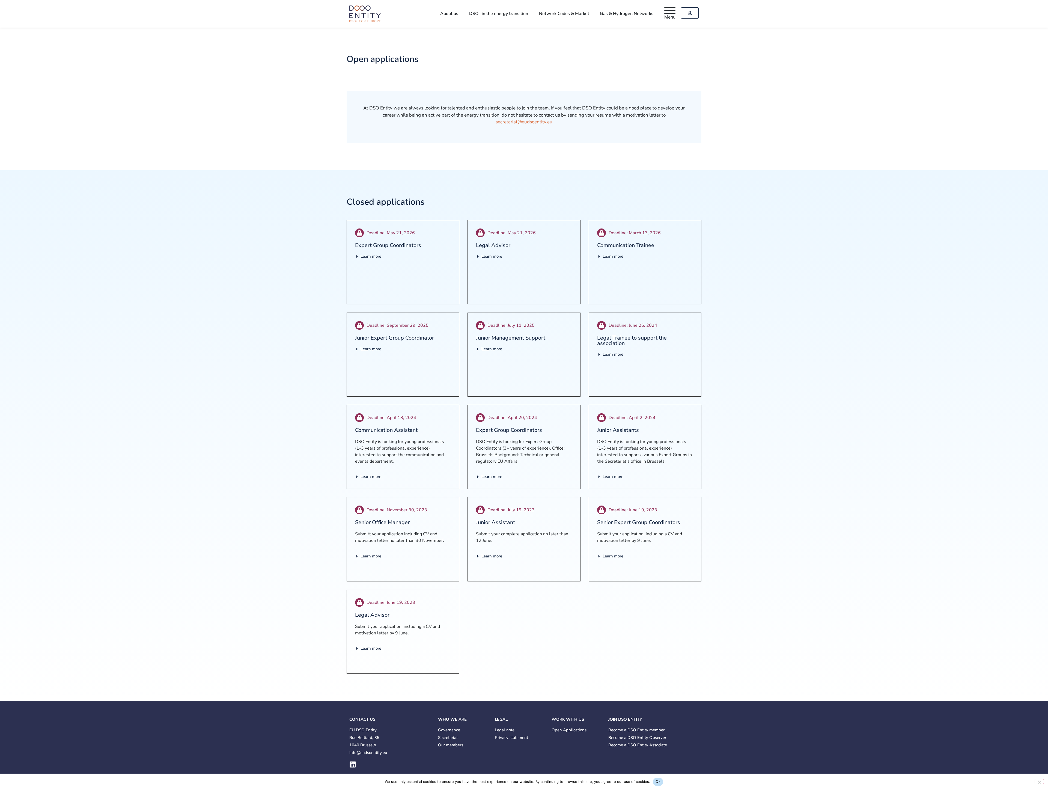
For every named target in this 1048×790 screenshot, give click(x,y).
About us (462, 14)
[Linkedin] (352, 764)
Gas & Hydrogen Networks (628, 14)
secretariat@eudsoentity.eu (524, 122)
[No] (1039, 781)
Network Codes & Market (569, 14)
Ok (658, 781)
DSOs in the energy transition (507, 14)
